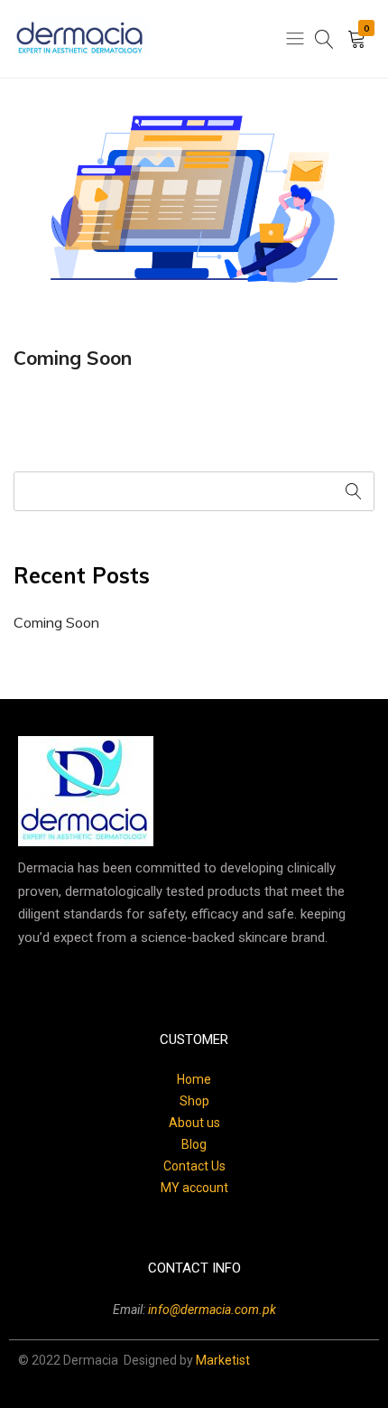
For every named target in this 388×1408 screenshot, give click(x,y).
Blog (194, 1144)
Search (355, 491)
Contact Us (194, 1166)
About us (194, 1122)
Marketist (223, 1360)
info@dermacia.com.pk (212, 1309)
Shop (194, 1101)
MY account (194, 1187)
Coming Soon (73, 357)
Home (194, 1079)
